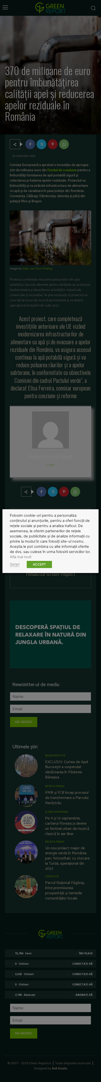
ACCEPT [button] (39, 564)
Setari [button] (14, 564)
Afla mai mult (20, 557)
